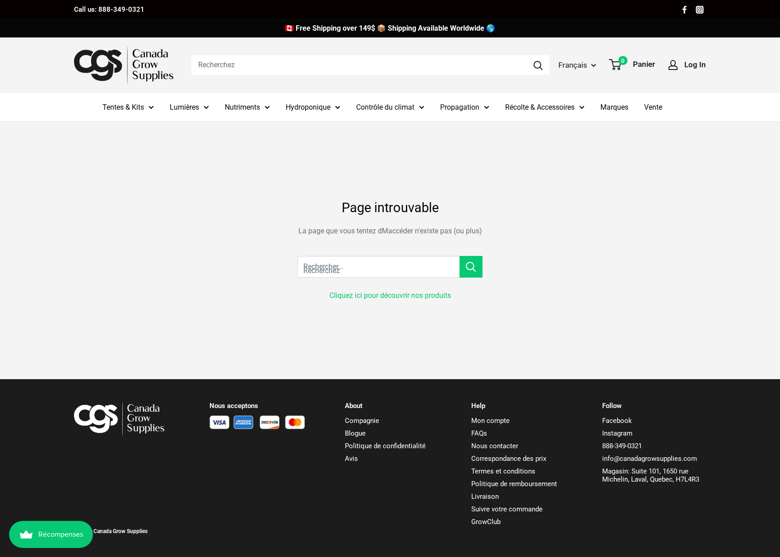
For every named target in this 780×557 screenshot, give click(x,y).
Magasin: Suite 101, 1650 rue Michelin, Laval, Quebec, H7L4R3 (650, 475)
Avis (351, 459)
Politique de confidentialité (385, 446)
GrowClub (486, 522)
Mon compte (490, 421)
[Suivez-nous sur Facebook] (684, 10)
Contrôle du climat (385, 107)
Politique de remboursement (514, 484)
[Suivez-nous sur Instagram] (699, 10)
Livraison (485, 496)
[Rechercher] (538, 65)
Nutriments (242, 107)
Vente (653, 107)
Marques (614, 107)
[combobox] (359, 65)
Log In (695, 64)
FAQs (479, 433)
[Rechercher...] (471, 267)
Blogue (355, 433)
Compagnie (362, 421)
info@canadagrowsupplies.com (649, 459)
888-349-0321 (622, 446)
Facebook (617, 421)
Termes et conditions (503, 471)
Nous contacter (494, 446)
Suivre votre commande (507, 509)
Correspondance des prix (508, 459)
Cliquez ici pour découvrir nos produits (390, 295)
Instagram (617, 433)
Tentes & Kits (123, 107)
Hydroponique (308, 107)
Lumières (184, 107)
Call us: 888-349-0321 (109, 9)
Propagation (459, 107)
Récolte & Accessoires (540, 107)
